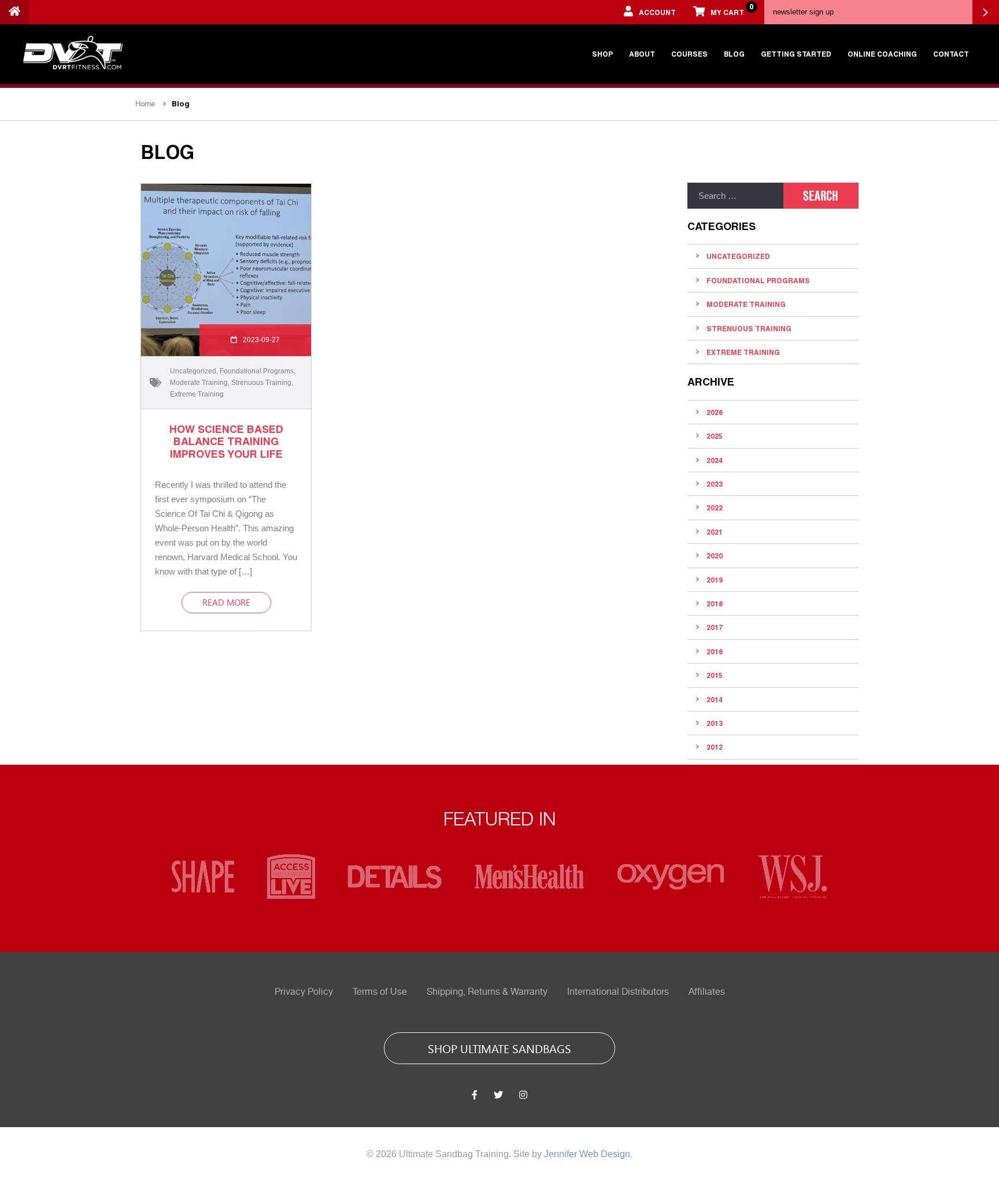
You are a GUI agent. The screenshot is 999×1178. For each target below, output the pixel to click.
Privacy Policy (304, 992)
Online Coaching (882, 54)
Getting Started (796, 54)
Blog (734, 54)
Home (145, 103)
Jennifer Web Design (587, 1154)
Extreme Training (197, 394)
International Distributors (618, 992)
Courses (689, 54)
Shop (602, 54)
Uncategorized (193, 371)
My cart (732, 9)
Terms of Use (380, 992)
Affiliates (707, 992)
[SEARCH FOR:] (735, 196)
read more (226, 602)
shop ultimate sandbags (499, 1048)
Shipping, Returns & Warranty (487, 992)
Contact (951, 54)
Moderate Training (199, 383)
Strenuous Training (261, 383)
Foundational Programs (257, 371)
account (657, 12)
